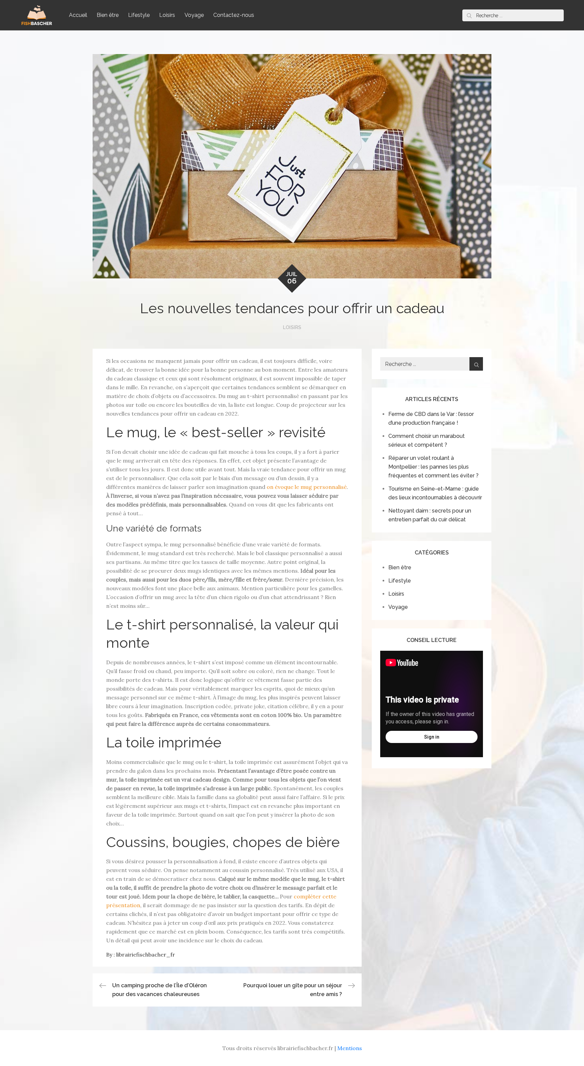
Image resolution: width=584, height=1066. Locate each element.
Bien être (108, 15)
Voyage (194, 15)
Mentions (349, 1048)
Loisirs (167, 15)
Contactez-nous (233, 15)
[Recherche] (469, 15)
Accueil (78, 15)
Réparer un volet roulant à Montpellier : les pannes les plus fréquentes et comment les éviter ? (433, 467)
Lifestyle (139, 15)
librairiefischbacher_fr (145, 954)
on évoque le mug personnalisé (307, 487)
